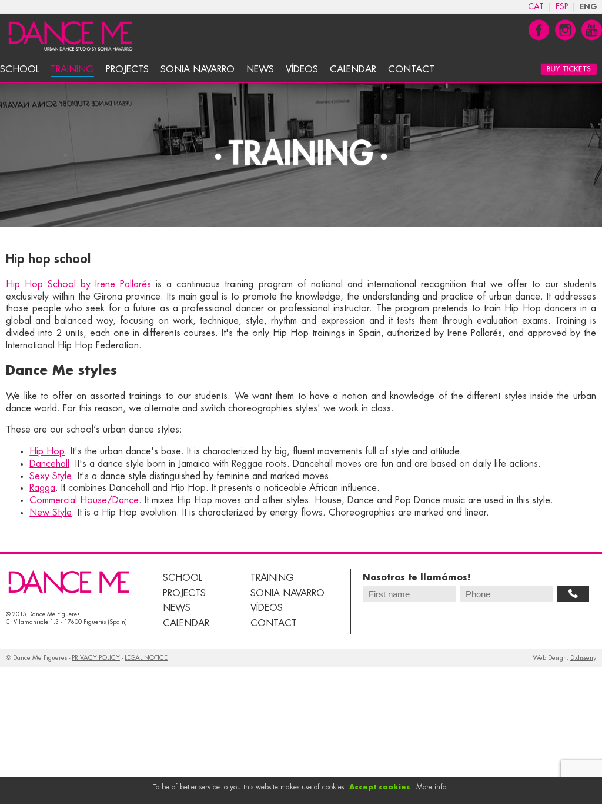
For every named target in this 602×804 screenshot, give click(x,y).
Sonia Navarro (197, 69)
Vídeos (302, 69)
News (260, 69)
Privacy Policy (96, 658)
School (19, 69)
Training (72, 69)
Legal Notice (146, 658)
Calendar (353, 69)
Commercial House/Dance (84, 500)
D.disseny (583, 658)
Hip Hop (47, 451)
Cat (536, 6)
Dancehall (49, 464)
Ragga (42, 488)
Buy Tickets (569, 69)
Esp (562, 6)
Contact (411, 69)
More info (431, 786)
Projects (127, 69)
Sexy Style (50, 476)
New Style (50, 512)
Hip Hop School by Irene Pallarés (78, 284)
